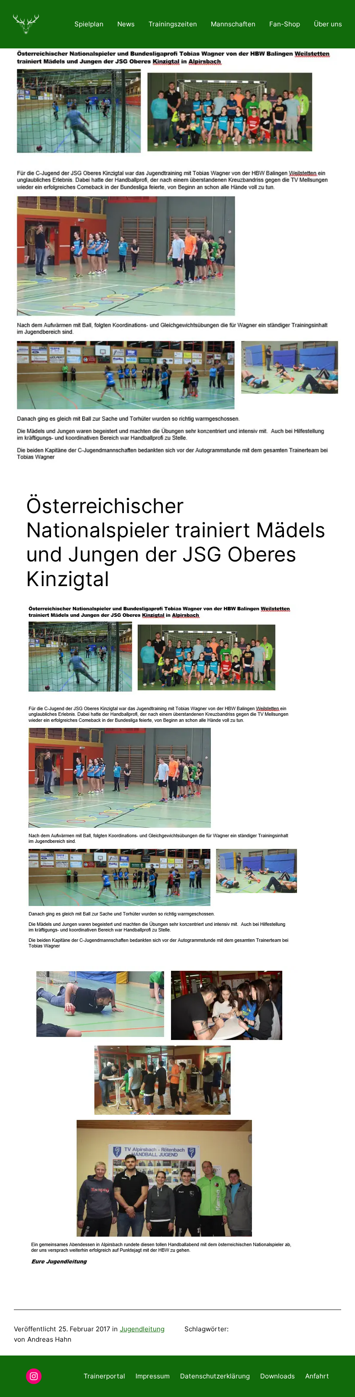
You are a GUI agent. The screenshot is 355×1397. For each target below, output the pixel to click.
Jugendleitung (142, 1329)
